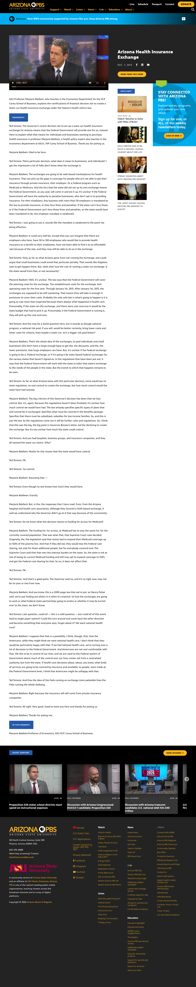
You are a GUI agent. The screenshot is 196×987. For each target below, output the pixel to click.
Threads (79, 877)
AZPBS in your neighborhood (134, 932)
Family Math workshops (138, 909)
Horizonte (132, 840)
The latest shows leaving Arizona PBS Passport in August (131, 206)
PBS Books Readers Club (167, 860)
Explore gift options (165, 876)
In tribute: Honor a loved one (167, 905)
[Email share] (150, 64)
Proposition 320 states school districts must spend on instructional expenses (35, 806)
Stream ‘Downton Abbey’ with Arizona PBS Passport (132, 177)
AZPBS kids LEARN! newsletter (135, 883)
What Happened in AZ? (108, 851)
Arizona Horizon (135, 836)
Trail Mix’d (102, 847)
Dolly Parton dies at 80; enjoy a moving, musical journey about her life (131, 149)
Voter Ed (131, 852)
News (130, 827)
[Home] (26, 5)
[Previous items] (9, 779)
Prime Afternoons (105, 873)
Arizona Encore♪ (105, 910)
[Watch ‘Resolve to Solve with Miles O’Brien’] (132, 97)
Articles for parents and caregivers (137, 904)
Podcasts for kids (135, 899)
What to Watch (104, 832)
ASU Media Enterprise (38, 881)
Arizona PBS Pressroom (167, 844)
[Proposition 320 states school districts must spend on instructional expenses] (35, 765)
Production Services (165, 856)
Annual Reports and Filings (168, 864)
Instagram (80, 866)
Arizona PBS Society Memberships (165, 887)
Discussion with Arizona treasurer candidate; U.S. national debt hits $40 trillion (147, 807)
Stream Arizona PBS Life (108, 881)
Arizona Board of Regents (39, 902)
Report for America (136, 966)
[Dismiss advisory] (183, 19)
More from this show (132, 74)
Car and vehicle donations (168, 915)
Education (133, 917)
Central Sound (104, 902)
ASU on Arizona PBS (106, 877)
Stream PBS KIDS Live (136, 874)
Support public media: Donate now (166, 881)
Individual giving (164, 896)
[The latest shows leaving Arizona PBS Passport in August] (132, 185)
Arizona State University (45, 877)
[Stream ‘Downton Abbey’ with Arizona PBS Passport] (132, 158)
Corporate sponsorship (167, 900)
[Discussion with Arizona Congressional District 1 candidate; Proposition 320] (93, 765)
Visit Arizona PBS (164, 868)
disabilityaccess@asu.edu (21, 857)
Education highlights (136, 923)
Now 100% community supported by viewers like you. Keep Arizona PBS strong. (72, 18)
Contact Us (161, 872)
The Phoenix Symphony (108, 906)
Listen (101, 893)
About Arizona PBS (165, 836)
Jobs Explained (104, 865)
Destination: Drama (106, 869)
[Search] (192, 9)
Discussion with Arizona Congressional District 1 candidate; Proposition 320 (90, 806)
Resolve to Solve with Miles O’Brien (109, 837)
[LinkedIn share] (143, 64)
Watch (101, 827)
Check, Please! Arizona (107, 843)
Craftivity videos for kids (138, 895)
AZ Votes (131, 844)
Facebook (79, 860)
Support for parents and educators (138, 961)
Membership (162, 893)
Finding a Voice (104, 922)
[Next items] (187, 779)
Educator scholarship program (136, 955)
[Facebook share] (138, 64)
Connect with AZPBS (165, 832)
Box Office (161, 852)
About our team (134, 970)
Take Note (102, 914)
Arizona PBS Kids (135, 870)
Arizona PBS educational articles (138, 942)
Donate (80, 827)
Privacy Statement (82, 854)
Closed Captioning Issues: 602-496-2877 (82, 847)
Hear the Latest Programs (109, 898)
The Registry (133, 937)
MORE (173, 753)
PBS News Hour (134, 856)
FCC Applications (81, 839)
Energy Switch (104, 861)
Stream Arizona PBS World (109, 885)
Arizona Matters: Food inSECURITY (107, 855)
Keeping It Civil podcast (108, 918)
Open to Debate (134, 848)
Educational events (136, 927)
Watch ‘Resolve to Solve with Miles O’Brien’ (130, 120)
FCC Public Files (81, 833)
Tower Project (163, 911)
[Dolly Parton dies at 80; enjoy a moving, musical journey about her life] (132, 128)
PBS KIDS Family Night (137, 878)
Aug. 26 (124, 116)
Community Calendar (166, 848)
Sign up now (173, 136)
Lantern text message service (137, 890)
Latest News (133, 832)
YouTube (80, 871)
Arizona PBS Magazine (166, 840)
